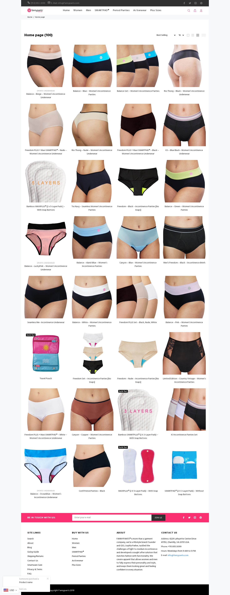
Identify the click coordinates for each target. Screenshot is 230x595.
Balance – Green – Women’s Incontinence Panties (184, 208)
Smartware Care (34, 565)
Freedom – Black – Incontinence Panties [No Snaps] (138, 208)
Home (66, 10)
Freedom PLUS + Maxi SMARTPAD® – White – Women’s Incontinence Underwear (46, 436)
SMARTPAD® (102, 10)
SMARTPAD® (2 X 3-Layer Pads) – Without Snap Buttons (184, 492)
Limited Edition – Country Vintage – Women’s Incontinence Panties (184, 380)
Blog (29, 547)
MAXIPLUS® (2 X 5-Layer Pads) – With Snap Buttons (138, 492)
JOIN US (158, 518)
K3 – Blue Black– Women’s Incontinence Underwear (184, 152)
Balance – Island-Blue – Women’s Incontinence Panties (92, 264)
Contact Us (32, 561)
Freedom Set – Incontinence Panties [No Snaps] (92, 380)
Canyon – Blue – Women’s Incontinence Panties (138, 264)
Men (88, 10)
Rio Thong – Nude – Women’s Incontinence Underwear (92, 152)
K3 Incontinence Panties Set (184, 435)
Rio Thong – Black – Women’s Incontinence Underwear (184, 92)
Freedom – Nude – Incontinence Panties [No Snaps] (138, 380)
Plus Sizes (155, 10)
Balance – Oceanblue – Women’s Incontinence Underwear (46, 495)
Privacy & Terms (34, 569)
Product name (26, 582)
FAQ (29, 574)
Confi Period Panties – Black (92, 491)
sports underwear (46, 90)
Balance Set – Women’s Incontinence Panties (138, 91)
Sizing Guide (33, 552)
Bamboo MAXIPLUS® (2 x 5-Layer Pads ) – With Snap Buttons (46, 208)
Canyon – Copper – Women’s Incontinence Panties (92, 436)
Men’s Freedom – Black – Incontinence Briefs (184, 263)
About (30, 543)
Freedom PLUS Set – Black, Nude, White (138, 322)
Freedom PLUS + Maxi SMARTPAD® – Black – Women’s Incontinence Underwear (138, 152)
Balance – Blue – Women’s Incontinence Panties (92, 92)
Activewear (139, 10)
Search (30, 539)
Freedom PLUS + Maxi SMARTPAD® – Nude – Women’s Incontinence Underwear (46, 152)
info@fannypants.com (178, 555)
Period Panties (121, 10)
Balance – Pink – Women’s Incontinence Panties (184, 324)
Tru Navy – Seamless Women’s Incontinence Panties (92, 208)
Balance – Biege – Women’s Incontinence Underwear (45, 95)
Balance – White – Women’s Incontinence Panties (92, 324)
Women (77, 10)
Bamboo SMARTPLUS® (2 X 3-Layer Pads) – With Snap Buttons (138, 436)
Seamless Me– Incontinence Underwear (45, 322)
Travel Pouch (46, 378)
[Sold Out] (45, 353)
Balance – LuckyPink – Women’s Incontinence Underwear (46, 267)
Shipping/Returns (35, 556)
